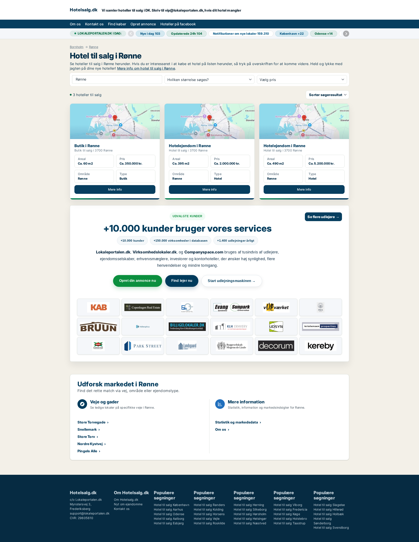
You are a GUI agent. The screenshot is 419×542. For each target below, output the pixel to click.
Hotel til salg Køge (287, 514)
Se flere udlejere (323, 217)
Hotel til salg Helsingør (250, 518)
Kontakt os (94, 24)
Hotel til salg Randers (209, 505)
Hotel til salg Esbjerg (169, 523)
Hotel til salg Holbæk (329, 514)
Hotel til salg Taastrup (290, 523)
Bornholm (77, 47)
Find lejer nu (181, 280)
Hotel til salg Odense (169, 514)
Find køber (117, 24)
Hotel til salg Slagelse (329, 505)
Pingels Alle (87, 451)
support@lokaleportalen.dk (90, 513)
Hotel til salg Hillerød (329, 509)
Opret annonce (143, 24)
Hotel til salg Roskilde (209, 523)
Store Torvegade (91, 422)
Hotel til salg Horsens (209, 514)
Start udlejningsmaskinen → (232, 281)
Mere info (115, 189)
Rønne (93, 47)
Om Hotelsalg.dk (126, 499)
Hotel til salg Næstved (250, 523)
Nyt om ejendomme (128, 504)
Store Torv (86, 436)
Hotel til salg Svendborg (331, 527)
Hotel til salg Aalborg (169, 518)
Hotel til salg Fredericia (290, 509)
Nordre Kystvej (90, 444)
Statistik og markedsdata (236, 422)
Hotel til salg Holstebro (290, 518)
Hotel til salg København (171, 505)
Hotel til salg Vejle (207, 518)
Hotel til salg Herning (249, 505)
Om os (75, 24)
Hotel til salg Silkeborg (250, 509)
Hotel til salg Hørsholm (250, 514)
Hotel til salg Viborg (288, 505)
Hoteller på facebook (178, 24)
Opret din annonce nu (137, 280)
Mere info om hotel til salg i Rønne (146, 68)
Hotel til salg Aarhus (168, 509)
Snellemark (87, 429)
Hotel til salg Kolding (208, 509)
